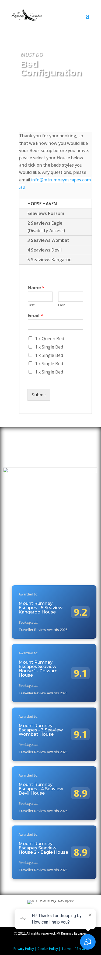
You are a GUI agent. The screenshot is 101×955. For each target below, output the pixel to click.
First (31, 305)
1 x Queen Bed (49, 339)
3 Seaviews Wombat (48, 240)
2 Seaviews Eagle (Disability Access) (46, 226)
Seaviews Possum (45, 213)
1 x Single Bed (49, 347)
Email (35, 315)
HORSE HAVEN (42, 204)
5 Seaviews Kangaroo (49, 260)
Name (36, 287)
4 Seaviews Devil (44, 250)
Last (61, 305)
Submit (39, 395)
